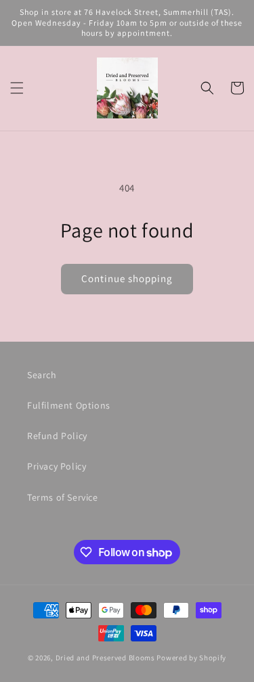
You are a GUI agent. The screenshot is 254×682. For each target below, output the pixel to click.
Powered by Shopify (191, 657)
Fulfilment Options (68, 405)
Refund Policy (57, 436)
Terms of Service (62, 497)
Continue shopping (127, 278)
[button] (17, 88)
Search (42, 375)
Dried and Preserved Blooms (105, 657)
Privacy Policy (56, 466)
